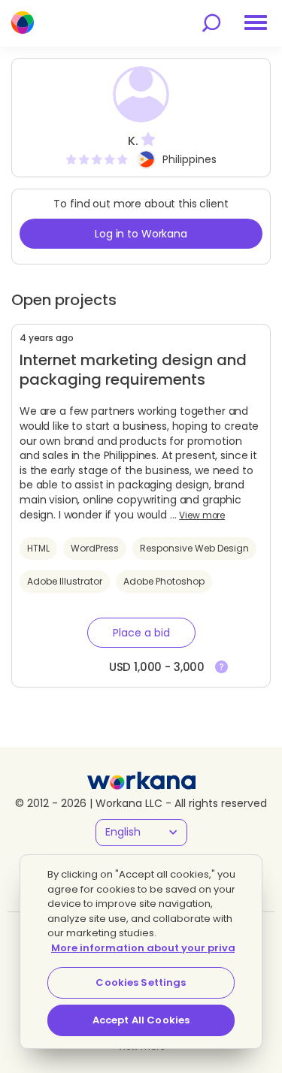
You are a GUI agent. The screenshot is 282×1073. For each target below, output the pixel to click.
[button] (141, 633)
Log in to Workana (141, 233)
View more (202, 515)
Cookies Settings (141, 982)
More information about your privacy (149, 948)
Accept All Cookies (141, 1020)
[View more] (221, 667)
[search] (211, 23)
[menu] (255, 23)
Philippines (189, 159)
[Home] (22, 22)
